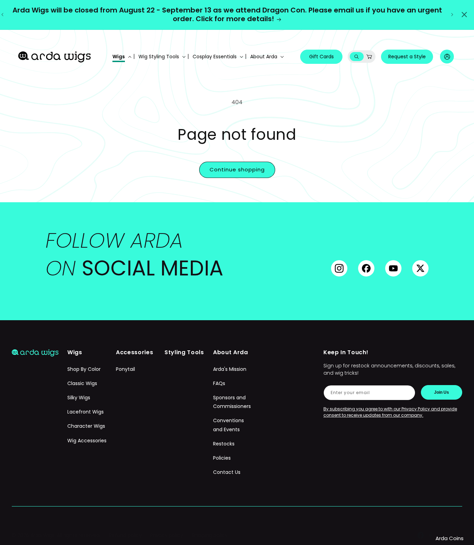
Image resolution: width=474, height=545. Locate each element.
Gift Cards (321, 56)
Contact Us (226, 472)
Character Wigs (86, 426)
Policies (222, 457)
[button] (121, 56)
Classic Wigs (82, 383)
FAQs (219, 383)
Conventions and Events (228, 425)
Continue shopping (237, 169)
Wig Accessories (87, 440)
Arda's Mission (229, 369)
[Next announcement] (452, 14)
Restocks (224, 443)
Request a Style (407, 56)
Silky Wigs (78, 397)
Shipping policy (210, 535)
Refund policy (125, 535)
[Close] (464, 14)
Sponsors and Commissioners (232, 402)
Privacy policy (166, 535)
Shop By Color (84, 369)
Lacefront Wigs (85, 411)
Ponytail (125, 369)
